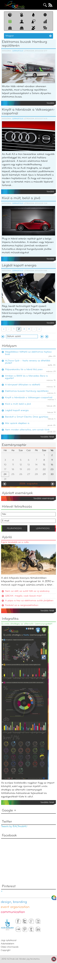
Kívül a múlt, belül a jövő (21, 198)
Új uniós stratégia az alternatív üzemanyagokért (26, 624)
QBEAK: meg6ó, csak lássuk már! (23, 596)
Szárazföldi (17, 51)
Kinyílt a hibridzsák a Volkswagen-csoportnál (28, 111)
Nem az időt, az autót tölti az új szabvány (27, 591)
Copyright (5, 950)
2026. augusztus (28, 484)
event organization (15, 907)
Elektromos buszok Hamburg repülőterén (24, 44)
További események (44, 498)
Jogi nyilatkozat (8, 940)
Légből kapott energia (19, 265)
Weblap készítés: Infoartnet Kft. (53, 959)
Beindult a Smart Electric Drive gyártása (26, 417)
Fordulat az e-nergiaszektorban (21, 605)
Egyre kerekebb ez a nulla (15, 542)
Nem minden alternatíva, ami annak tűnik (27, 430)
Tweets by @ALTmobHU (14, 826)
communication (13, 912)
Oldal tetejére (53, 897)
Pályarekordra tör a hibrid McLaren (24, 369)
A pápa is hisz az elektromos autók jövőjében (29, 600)
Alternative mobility (14, 5)
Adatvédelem (7, 944)
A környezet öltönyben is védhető (22, 385)
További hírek (47, 437)
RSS (50, 5)
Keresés (45, 5)
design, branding (14, 902)
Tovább (50, 103)
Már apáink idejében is (17, 423)
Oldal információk (10, 947)
